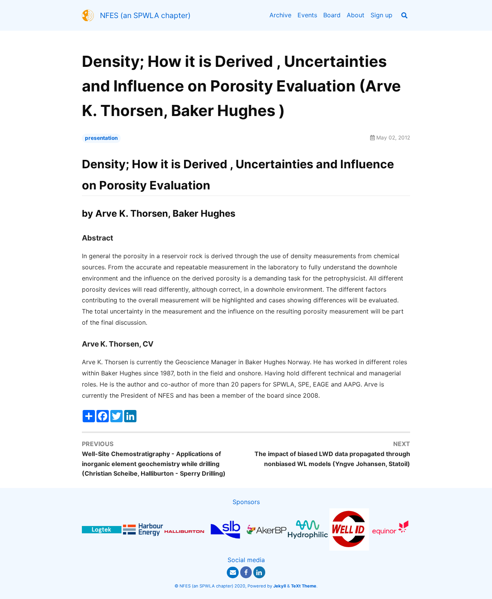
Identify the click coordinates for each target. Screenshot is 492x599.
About (355, 15)
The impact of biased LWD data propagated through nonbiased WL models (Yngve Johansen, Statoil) (332, 459)
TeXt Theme (303, 586)
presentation (101, 138)
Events (307, 15)
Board (332, 15)
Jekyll (279, 586)
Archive (280, 15)
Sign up (381, 15)
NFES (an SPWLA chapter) (145, 15)
